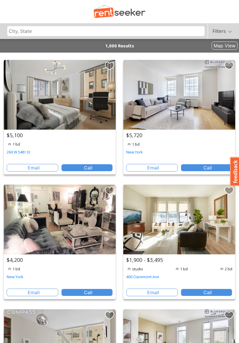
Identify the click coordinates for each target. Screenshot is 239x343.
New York (134, 152)
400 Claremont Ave (142, 276)
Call (88, 168)
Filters (219, 31)
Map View (225, 46)
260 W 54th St (18, 152)
